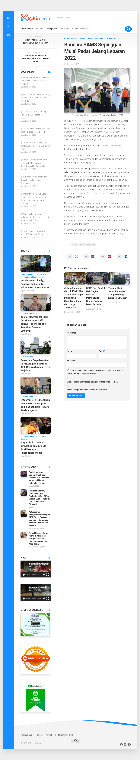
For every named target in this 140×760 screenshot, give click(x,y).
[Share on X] (72, 256)
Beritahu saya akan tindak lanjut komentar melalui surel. (92, 382)
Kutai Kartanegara (80, 29)
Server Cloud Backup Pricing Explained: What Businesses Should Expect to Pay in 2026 (34, 163)
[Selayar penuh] (47, 574)
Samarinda (64, 29)
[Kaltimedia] (8, 18)
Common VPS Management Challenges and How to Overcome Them (35, 146)
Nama (70, 351)
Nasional (40, 29)
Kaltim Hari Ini (27, 29)
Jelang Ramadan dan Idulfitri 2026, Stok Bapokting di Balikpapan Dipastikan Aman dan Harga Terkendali (73, 298)
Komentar (72, 333)
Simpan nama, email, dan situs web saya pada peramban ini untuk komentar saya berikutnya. (95, 372)
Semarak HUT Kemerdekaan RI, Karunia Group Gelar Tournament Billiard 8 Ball (35, 98)
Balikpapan (52, 29)
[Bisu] (44, 574)
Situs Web (71, 360)
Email (102, 351)
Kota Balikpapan (85, 39)
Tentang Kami (27, 735)
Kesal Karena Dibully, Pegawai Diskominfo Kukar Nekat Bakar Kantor (35, 284)
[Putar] (24, 574)
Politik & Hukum (36, 277)
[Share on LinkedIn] (122, 256)
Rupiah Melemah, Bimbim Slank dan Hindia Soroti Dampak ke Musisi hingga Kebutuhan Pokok (39, 477)
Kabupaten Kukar (28, 274)
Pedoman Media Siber (65, 735)
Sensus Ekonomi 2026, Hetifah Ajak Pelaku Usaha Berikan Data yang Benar (35, 80)
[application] (36, 569)
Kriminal (24, 277)
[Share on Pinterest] (105, 256)
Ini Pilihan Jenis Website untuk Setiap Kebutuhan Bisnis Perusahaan (34, 180)
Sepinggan (91, 245)
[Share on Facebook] (89, 256)
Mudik (82, 245)
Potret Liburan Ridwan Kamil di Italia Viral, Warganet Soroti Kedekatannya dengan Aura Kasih (39, 538)
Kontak (49, 735)
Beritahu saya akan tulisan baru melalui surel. (87, 390)
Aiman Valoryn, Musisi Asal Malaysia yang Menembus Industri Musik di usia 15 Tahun (35, 217)
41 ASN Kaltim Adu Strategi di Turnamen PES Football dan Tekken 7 (34, 115)
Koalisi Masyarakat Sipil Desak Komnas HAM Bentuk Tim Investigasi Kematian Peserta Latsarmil (34, 323)
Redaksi (39, 735)
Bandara (75, 245)
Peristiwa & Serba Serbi (105, 39)
